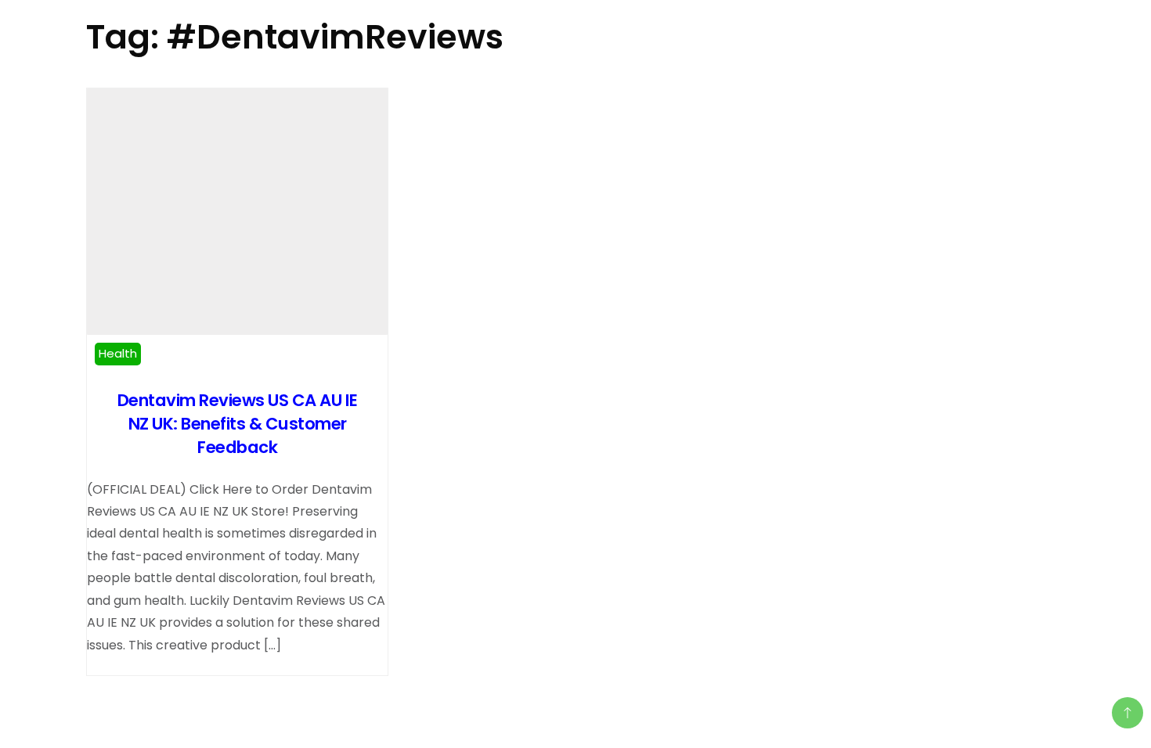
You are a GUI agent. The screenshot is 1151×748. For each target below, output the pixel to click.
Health (118, 353)
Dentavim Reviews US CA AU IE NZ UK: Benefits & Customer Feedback (237, 424)
